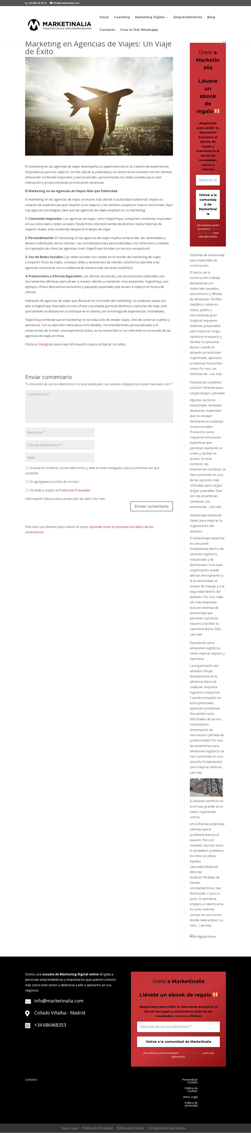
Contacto (107, 30)
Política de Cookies (191, 1090)
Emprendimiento (188, 17)
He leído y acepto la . (59, 490)
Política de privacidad (191, 1104)
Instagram (46, 344)
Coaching (122, 17)
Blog (211, 17)
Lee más (216, 374)
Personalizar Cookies (190, 1081)
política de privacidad (207, 231)
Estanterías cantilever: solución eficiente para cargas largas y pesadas (207, 387)
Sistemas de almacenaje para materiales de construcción (207, 260)
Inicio (104, 17)
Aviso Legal (190, 1097)
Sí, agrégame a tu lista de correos (54, 481)
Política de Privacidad (74, 490)
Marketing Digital (150, 17)
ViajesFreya (34, 320)
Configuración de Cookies (167, 1128)
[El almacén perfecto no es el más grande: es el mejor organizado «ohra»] (206, 788)
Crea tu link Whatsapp (139, 30)
